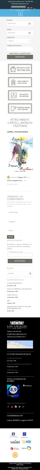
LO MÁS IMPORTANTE (14, 283)
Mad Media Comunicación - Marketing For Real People (22, 468)
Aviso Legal (20, 465)
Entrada (9, 20)
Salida (9, 30)
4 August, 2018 (11, 303)
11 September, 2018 (12, 291)
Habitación (11, 37)
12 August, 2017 (22, 177)
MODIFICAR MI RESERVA (18, 7)
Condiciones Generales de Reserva (20, 463)
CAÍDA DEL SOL (12, 295)
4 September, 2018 (12, 297)
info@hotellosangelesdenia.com (20, 3)
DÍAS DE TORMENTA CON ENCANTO (19, 289)
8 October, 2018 (11, 285)
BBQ (8, 301)
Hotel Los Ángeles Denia (14, 180)
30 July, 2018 (10, 311)
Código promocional (14, 45)
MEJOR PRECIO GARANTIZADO (20, 53)
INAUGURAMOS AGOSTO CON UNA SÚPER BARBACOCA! (19, 307)
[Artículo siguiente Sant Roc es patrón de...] (26, 153)
